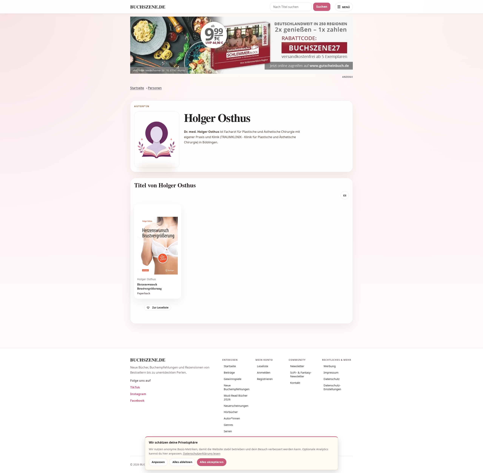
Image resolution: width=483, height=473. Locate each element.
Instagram (138, 394)
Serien (228, 431)
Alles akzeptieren (211, 462)
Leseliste (262, 366)
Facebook (137, 400)
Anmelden (263, 372)
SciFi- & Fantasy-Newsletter (300, 374)
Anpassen (158, 462)
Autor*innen (232, 418)
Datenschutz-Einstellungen (332, 387)
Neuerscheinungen (236, 406)
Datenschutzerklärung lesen (201, 453)
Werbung (330, 366)
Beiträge (229, 372)
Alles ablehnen (182, 462)
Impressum (331, 372)
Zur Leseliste (160, 307)
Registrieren (265, 379)
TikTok (135, 387)
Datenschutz (332, 379)
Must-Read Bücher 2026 (236, 397)
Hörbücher (231, 412)
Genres (228, 425)
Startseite (137, 88)
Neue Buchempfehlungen (236, 387)
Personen (155, 88)
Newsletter (297, 366)
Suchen (321, 7)
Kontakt (295, 383)
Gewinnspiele (232, 379)
